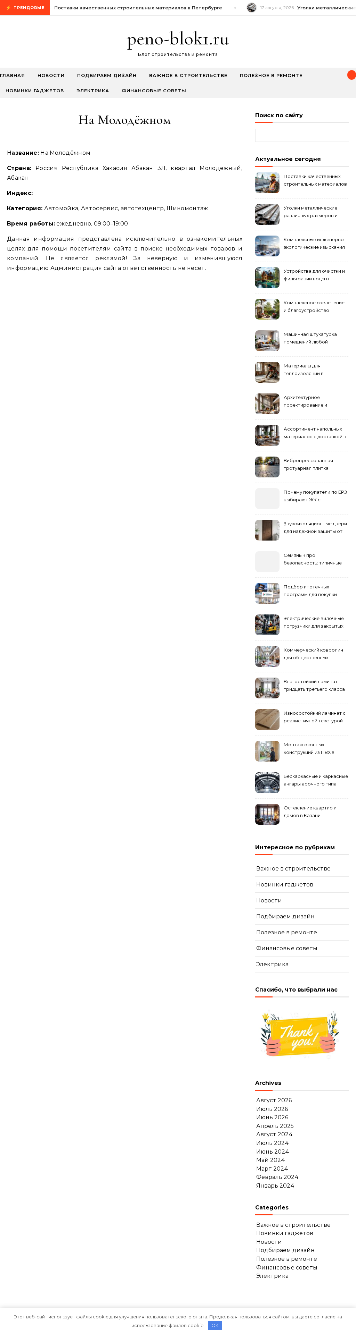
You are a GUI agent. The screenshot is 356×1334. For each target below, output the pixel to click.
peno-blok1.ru (178, 38)
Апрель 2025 (275, 1126)
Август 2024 (274, 1134)
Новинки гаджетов (35, 90)
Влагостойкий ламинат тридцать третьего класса (314, 685)
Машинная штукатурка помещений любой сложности (310, 338)
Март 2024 (272, 1168)
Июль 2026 (272, 1109)
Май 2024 (270, 1160)
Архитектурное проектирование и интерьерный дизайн (308, 401)
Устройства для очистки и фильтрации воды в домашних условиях (314, 275)
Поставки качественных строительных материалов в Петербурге (315, 180)
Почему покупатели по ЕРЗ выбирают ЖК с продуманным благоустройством (315, 496)
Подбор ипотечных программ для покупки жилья (310, 591)
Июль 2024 (272, 1143)
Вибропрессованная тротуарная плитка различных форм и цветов (314, 465)
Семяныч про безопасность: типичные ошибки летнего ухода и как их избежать (313, 559)
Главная (12, 75)
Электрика (92, 90)
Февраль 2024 (277, 1177)
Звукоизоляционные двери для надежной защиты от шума (315, 528)
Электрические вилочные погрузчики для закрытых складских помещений (314, 622)
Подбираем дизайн (107, 75)
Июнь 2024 (272, 1151)
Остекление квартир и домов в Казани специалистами (310, 812)
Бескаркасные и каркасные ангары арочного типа (316, 780)
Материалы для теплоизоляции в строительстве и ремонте (314, 370)
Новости (51, 75)
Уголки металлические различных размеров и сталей (311, 212)
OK (215, 1325)
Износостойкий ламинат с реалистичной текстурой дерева (315, 717)
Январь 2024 (275, 1185)
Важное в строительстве (188, 75)
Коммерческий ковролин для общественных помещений (313, 654)
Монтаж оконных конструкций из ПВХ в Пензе (309, 749)
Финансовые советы (154, 90)
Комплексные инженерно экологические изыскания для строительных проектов (314, 244)
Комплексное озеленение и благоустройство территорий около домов (314, 307)
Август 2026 (274, 1100)
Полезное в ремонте (271, 75)
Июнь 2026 (272, 1117)
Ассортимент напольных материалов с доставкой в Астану (315, 433)
